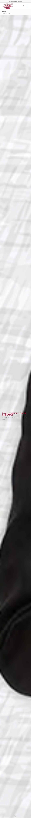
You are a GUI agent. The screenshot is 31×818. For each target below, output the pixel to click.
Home (4, 12)
